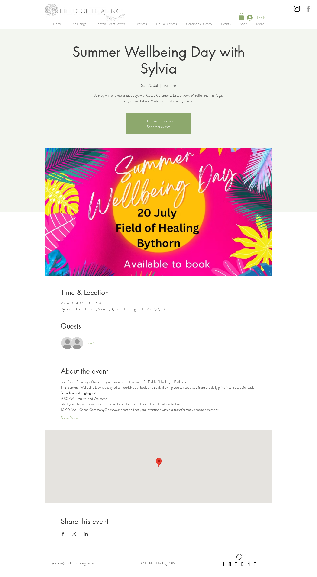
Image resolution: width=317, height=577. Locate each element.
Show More (69, 417)
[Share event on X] (74, 534)
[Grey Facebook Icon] (308, 9)
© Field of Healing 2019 (158, 563)
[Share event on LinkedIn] (86, 534)
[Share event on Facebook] (63, 534)
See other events (158, 126)
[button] (241, 16)
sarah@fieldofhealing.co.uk (73, 563)
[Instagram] (297, 9)
